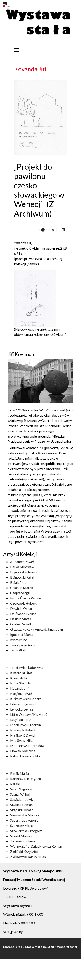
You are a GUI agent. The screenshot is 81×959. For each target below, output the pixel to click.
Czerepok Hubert (23, 603)
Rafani (15, 784)
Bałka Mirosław (22, 567)
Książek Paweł (21, 693)
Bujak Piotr (18, 582)
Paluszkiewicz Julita (25, 756)
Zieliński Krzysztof (24, 851)
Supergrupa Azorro (24, 820)
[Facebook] (43, 229)
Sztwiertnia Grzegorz (26, 831)
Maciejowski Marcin (25, 725)
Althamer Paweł (22, 561)
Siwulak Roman (21, 805)
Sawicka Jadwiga (22, 799)
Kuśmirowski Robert (25, 699)
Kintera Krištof (21, 673)
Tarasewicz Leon (22, 841)
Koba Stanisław (21, 683)
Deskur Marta (20, 619)
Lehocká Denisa (21, 709)
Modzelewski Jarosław (27, 746)
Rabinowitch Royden (25, 778)
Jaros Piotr (18, 650)
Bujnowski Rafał (22, 577)
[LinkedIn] (63, 229)
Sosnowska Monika (24, 815)
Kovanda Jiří (19, 688)
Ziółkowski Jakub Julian (28, 857)
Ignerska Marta (21, 634)
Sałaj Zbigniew (21, 789)
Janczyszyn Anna (22, 645)
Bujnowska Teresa (23, 572)
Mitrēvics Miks (21, 740)
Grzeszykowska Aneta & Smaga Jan (36, 629)
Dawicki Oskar (21, 608)
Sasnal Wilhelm (21, 794)
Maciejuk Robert (22, 730)
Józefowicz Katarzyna (26, 667)
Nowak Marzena (22, 751)
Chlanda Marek (21, 588)
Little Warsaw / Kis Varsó (28, 714)
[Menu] (16, 50)
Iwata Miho (18, 640)
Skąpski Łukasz (21, 810)
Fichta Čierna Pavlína (25, 598)
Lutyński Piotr (20, 719)
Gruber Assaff (20, 624)
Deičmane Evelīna (23, 614)
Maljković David (22, 735)
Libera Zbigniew (22, 704)
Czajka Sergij (20, 593)
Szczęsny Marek (22, 825)
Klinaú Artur (19, 678)
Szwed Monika (21, 836)
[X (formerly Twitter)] (53, 229)
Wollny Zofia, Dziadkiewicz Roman (36, 846)
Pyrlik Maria (19, 773)
